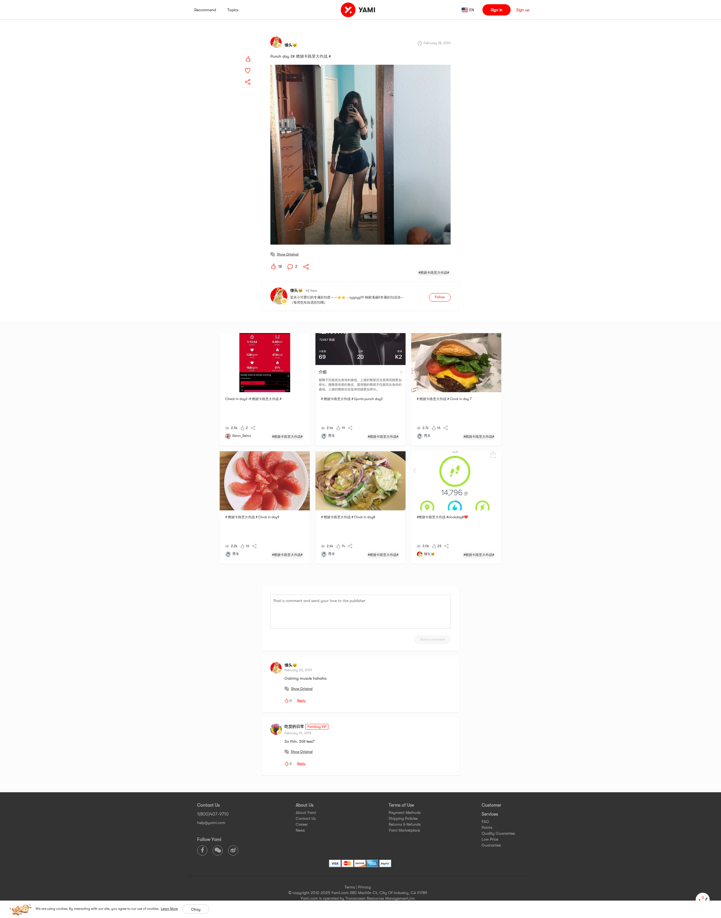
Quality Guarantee (498, 833)
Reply (301, 700)
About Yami (306, 812)
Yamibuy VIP (316, 727)
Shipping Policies (403, 818)
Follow (440, 297)
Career (302, 824)
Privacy (364, 887)
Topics (232, 10)
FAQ (485, 821)
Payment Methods (404, 812)
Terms (349, 887)
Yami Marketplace (404, 830)
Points (487, 827)
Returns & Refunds (404, 824)
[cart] (703, 900)
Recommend (205, 10)
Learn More (169, 909)
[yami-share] (247, 76)
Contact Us (306, 818)
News (300, 830)
